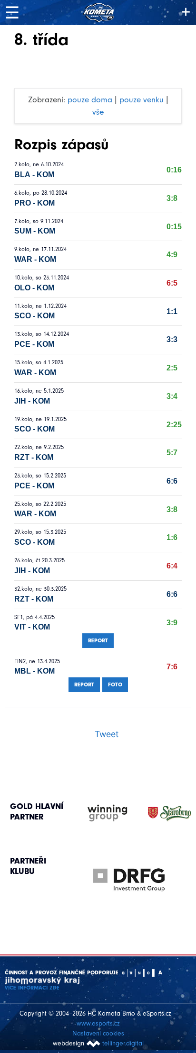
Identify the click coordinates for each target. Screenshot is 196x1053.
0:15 (174, 227)
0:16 (174, 170)
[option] (129, 870)
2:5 (172, 368)
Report (98, 640)
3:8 (172, 198)
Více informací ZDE (32, 987)
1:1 (172, 311)
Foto (115, 684)
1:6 (172, 537)
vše (98, 112)
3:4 (172, 396)
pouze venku (141, 99)
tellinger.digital (123, 1043)
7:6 (172, 667)
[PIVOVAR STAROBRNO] (160, 813)
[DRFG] (129, 880)
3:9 (172, 623)
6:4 (172, 566)
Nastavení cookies (98, 1033)
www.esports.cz (98, 1023)
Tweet (106, 734)
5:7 (172, 453)
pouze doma (90, 99)
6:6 (172, 481)
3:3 (172, 339)
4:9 (172, 255)
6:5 (172, 283)
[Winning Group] (98, 813)
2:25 (174, 425)
